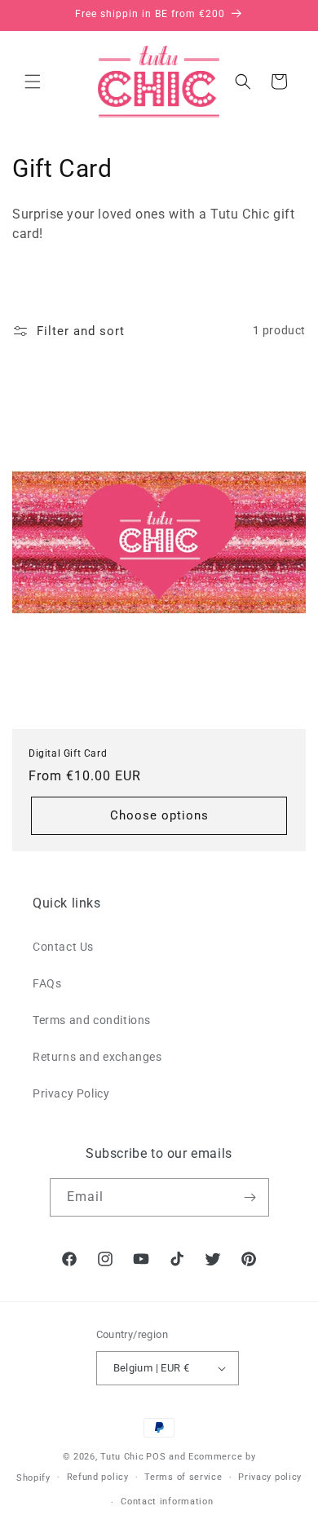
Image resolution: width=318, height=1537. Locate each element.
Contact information (167, 1501)
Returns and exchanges (97, 1056)
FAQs (47, 983)
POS (156, 1456)
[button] (33, 81)
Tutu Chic (122, 1456)
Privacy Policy (71, 1093)
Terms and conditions (92, 1020)
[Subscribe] (250, 1197)
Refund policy (98, 1477)
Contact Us (63, 946)
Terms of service (183, 1477)
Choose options (159, 815)
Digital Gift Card (68, 753)
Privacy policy (270, 1477)
